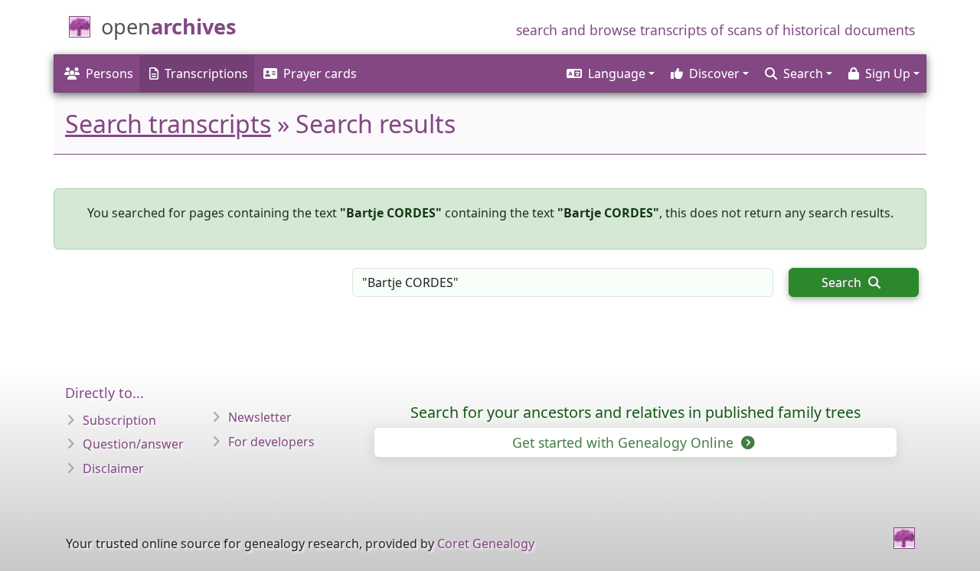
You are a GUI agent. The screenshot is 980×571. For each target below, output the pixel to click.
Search (843, 282)
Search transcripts (168, 123)
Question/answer (133, 444)
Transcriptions (206, 73)
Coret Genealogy (485, 543)
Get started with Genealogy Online (624, 442)
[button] (609, 73)
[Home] (904, 538)
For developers (271, 441)
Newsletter (260, 417)
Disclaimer (113, 468)
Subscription (119, 420)
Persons (109, 73)
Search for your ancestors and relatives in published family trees (635, 412)
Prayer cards (320, 73)
